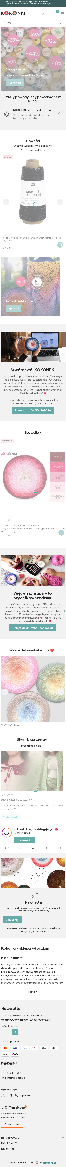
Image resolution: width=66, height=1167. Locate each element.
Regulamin (44, 928)
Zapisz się (12, 920)
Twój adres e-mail (9, 1026)
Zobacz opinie (12, 1124)
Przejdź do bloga (31, 745)
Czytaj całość (10, 817)
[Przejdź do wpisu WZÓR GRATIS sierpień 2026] (31, 771)
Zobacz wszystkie (31, 150)
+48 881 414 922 (13, 1073)
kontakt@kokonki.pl (15, 1077)
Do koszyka (60, 245)
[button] (60, 22)
